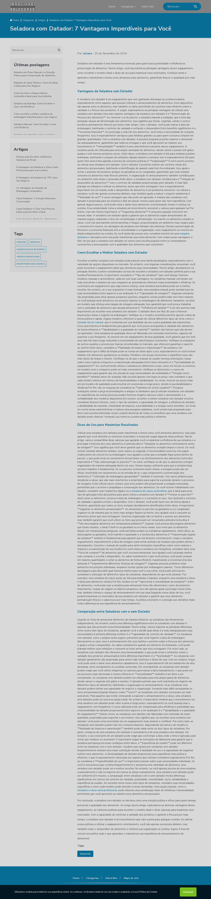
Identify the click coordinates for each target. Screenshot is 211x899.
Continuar (188, 892)
